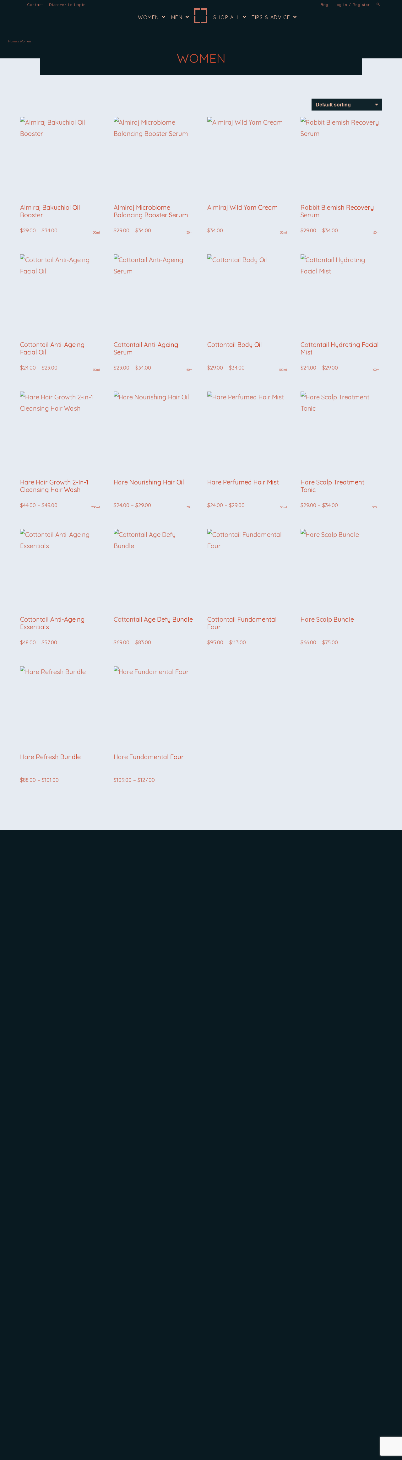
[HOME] (200, 15)
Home (12, 41)
